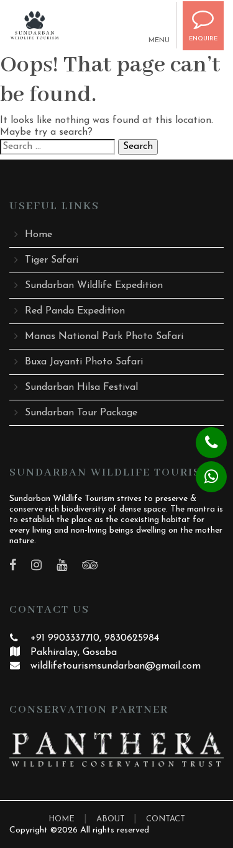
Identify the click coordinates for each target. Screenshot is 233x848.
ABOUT (111, 819)
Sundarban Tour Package (81, 413)
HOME (61, 819)
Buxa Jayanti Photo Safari (84, 362)
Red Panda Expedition (75, 311)
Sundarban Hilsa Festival (81, 387)
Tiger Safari (51, 260)
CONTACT (165, 819)
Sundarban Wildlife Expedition (94, 286)
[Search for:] (57, 147)
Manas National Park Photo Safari (104, 336)
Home (38, 235)
